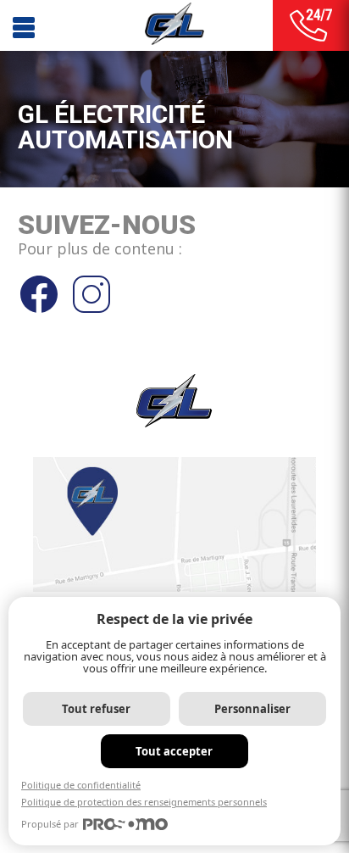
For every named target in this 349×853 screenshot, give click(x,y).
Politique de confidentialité (81, 784)
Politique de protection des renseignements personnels (144, 801)
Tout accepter (174, 751)
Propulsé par (50, 823)
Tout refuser (96, 708)
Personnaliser (252, 708)
